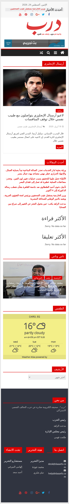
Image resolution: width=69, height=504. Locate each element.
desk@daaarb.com (57, 465)
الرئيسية (57, 277)
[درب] (62, 52)
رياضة (59, 110)
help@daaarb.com (57, 475)
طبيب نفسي (22, 126)
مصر (48, 277)
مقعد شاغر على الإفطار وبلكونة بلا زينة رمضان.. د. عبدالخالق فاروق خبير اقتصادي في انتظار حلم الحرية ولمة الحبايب (34, 286)
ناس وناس (38, 277)
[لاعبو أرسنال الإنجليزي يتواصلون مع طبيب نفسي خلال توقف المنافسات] (34, 71)
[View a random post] (41, 52)
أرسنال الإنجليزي (35, 126)
